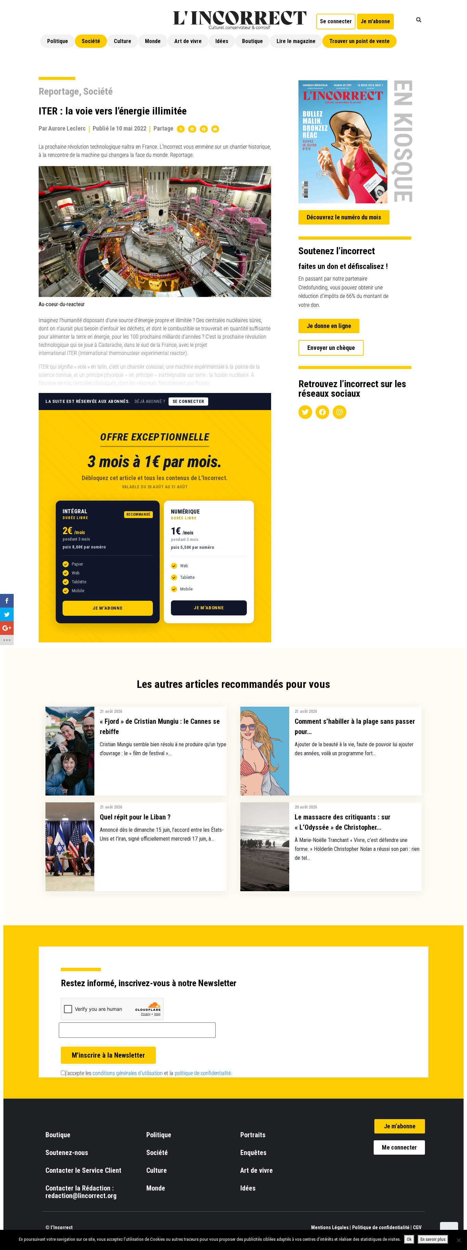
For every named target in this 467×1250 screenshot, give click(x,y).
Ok (409, 1239)
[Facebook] (322, 412)
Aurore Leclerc (67, 128)
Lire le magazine (296, 41)
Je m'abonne (108, 608)
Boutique (252, 41)
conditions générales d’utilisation (128, 1073)
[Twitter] (305, 412)
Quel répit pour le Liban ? (135, 817)
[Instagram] (339, 412)
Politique (57, 41)
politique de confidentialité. (203, 1073)
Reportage (59, 91)
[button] (419, 20)
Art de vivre (188, 41)
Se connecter (188, 401)
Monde (153, 41)
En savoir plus (433, 1239)
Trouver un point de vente (359, 41)
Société (91, 41)
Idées (221, 41)
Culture (122, 41)
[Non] (458, 1240)
